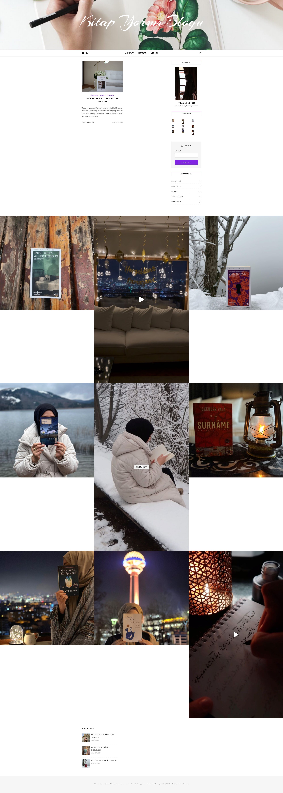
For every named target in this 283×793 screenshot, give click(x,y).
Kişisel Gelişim (176, 186)
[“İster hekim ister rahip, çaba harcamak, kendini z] (183, 131)
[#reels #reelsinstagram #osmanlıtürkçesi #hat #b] (193, 132)
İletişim (154, 53)
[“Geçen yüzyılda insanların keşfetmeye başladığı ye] (193, 120)
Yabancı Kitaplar (106, 95)
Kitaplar (142, 53)
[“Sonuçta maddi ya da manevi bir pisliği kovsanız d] (173, 120)
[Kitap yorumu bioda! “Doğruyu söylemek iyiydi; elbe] (193, 126)
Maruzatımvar (90, 122)
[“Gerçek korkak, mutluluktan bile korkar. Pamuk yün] (173, 126)
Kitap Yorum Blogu (141, 21)
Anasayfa (129, 53)
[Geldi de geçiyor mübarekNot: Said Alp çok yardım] (183, 121)
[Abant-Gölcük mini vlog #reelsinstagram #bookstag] (183, 127)
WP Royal (169, 784)
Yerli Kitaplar (176, 201)
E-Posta (178, 151)
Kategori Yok (176, 181)
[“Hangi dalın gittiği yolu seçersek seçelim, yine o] (173, 131)
